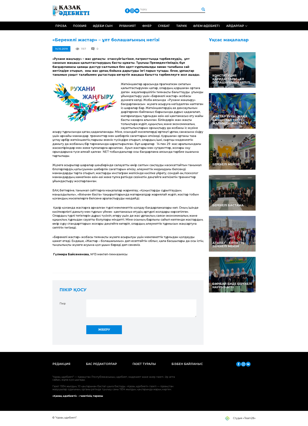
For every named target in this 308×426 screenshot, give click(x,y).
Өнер (147, 26)
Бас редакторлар (101, 364)
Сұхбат (164, 26)
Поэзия (79, 26)
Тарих (181, 26)
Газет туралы (144, 364)
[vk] (137, 10)
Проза (60, 26)
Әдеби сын (103, 26)
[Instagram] (132, 10)
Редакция (61, 364)
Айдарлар (235, 26)
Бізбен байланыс (187, 364)
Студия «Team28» (244, 418)
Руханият (127, 26)
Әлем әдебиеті (206, 26)
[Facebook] (127, 10)
